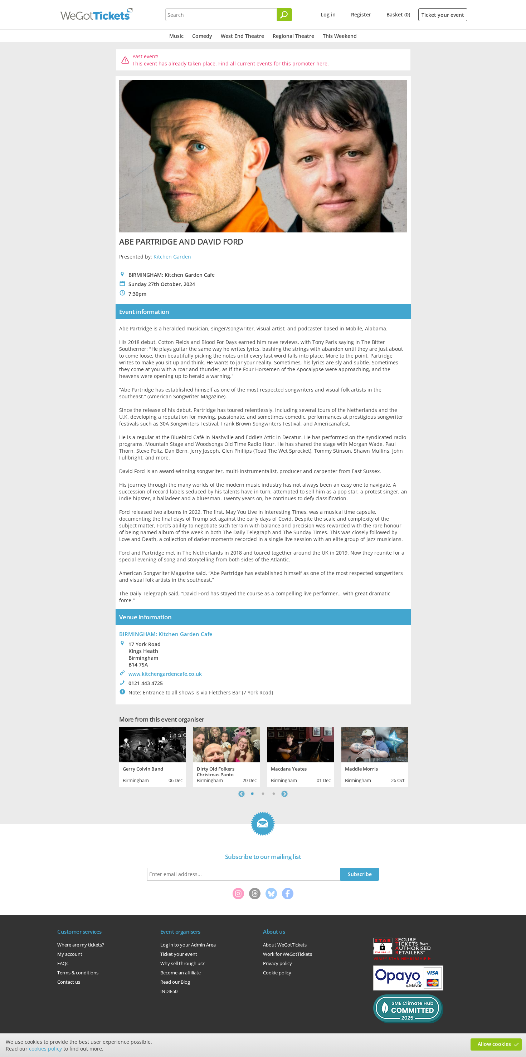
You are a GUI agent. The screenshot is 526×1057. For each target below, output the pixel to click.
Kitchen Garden (172, 256)
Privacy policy (277, 963)
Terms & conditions (77, 972)
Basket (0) (398, 14)
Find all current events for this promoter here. (273, 63)
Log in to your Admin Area (188, 945)
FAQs (62, 963)
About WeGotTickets (285, 945)
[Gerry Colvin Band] (153, 743)
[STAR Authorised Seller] (401, 960)
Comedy (202, 36)
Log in (328, 14)
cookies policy (45, 1048)
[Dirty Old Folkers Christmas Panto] (227, 743)
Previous (241, 793)
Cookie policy (277, 972)
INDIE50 (168, 991)
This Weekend (340, 36)
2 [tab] (263, 793)
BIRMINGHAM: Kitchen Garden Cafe (166, 634)
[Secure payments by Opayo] (408, 988)
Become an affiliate (180, 972)
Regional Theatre (293, 36)
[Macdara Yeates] (301, 743)
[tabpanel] (153, 756)
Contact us (68, 982)
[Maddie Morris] (375, 743)
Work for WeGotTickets (287, 954)
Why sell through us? (182, 963)
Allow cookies (494, 1044)
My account (69, 954)
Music (176, 36)
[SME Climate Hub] (408, 1021)
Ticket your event (443, 14)
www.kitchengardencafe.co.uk (165, 673)
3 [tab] (273, 793)
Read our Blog (175, 982)
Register (361, 14)
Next (284, 793)
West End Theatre (242, 36)
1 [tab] (252, 793)
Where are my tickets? (80, 945)
